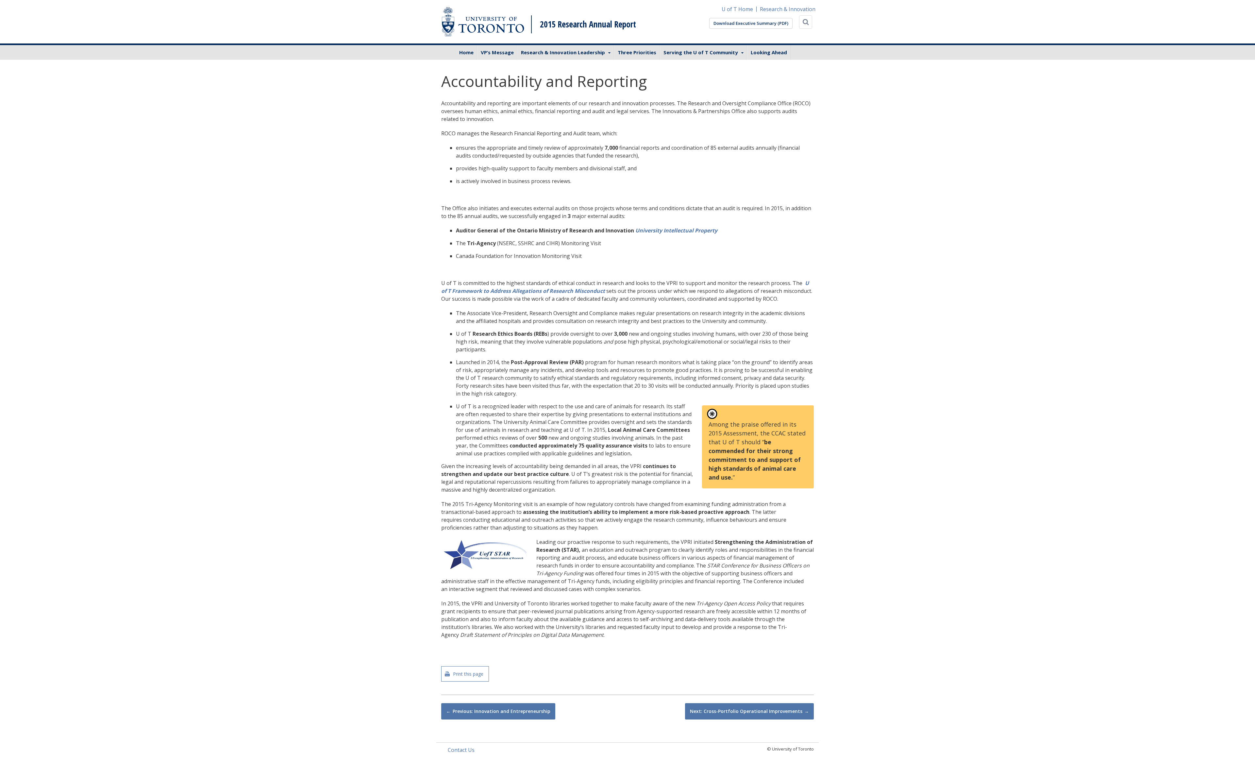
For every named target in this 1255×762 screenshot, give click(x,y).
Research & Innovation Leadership (563, 52)
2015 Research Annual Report (588, 24)
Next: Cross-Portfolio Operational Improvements (746, 711)
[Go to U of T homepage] (483, 22)
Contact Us (461, 750)
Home (466, 52)
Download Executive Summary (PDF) (750, 23)
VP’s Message (497, 52)
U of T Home (737, 9)
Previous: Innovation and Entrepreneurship (501, 711)
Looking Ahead (769, 52)
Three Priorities (637, 52)
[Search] (805, 22)
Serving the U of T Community (700, 52)
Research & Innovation (787, 9)
